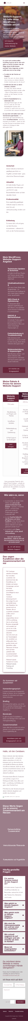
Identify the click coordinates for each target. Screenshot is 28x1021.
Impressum (5, 1011)
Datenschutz (11, 1011)
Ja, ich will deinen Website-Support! (14, 548)
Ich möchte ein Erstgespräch (14, 370)
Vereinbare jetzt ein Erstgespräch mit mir (14, 740)
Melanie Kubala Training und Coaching (11, 666)
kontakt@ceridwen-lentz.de (11, 975)
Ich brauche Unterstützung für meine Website (11, 43)
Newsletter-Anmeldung (19, 1011)
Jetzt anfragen (11, 445)
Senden (20, 1002)
